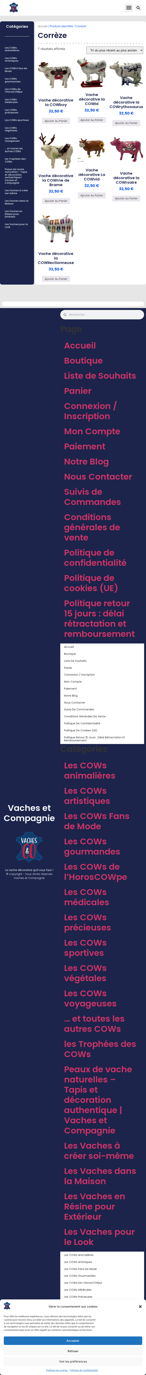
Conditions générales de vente (92, 527)
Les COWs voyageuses (12, 139)
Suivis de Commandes (92, 497)
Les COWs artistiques (11, 59)
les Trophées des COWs (15, 160)
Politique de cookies (57, 1370)
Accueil (42, 26)
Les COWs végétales (11, 129)
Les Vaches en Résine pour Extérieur (13, 214)
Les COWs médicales (11, 101)
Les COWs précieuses (11, 111)
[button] (140, 1306)
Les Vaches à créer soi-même (16, 192)
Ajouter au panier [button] (56, 121)
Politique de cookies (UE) (91, 583)
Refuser (73, 1351)
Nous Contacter (98, 477)
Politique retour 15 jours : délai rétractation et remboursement (99, 618)
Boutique (83, 361)
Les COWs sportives (17, 120)
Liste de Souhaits (100, 376)
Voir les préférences (73, 1361)
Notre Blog (86, 462)
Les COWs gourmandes (13, 80)
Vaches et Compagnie (29, 813)
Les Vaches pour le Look (16, 225)
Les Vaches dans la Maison (17, 202)
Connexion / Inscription (90, 411)
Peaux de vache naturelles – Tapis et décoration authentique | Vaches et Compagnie (16, 176)
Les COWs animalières (12, 49)
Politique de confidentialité (84, 1370)
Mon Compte (92, 431)
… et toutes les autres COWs (14, 150)
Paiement (84, 446)
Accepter (73, 1340)
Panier (77, 391)
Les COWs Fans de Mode (16, 70)
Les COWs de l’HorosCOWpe (13, 90)
